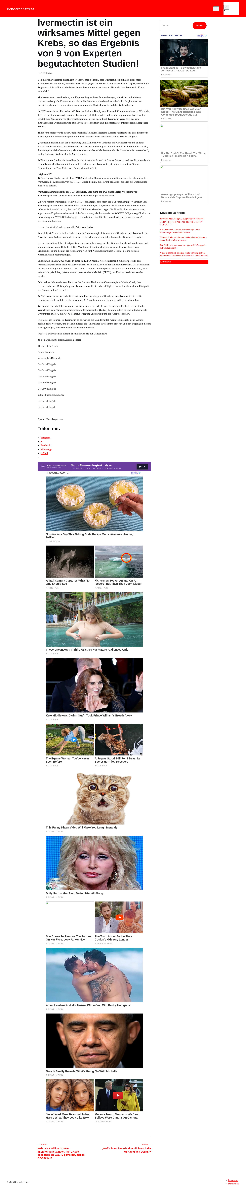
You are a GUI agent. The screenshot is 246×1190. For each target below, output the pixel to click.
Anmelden (165, 261)
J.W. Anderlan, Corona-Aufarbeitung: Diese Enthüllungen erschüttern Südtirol (180, 231)
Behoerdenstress (20, 9)
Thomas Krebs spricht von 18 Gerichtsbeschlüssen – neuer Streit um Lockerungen (183, 238)
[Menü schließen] (226, 7)
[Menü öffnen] (216, 8)
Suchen (199, 25)
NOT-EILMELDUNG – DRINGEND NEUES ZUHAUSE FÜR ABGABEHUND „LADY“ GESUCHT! (181, 222)
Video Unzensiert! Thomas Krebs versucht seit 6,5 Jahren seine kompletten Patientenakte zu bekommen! (184, 254)
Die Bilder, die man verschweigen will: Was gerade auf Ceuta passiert (183, 246)
